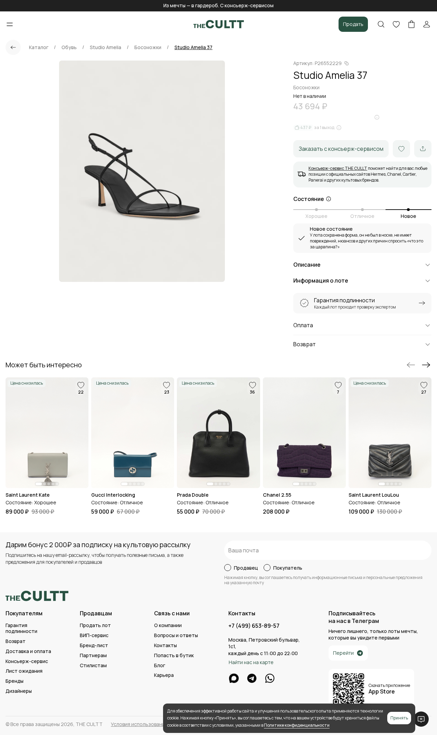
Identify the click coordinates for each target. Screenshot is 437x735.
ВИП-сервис (94, 635)
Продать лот (95, 625)
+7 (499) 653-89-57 (253, 626)
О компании (168, 625)
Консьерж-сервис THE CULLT (337, 168)
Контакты (165, 646)
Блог (159, 666)
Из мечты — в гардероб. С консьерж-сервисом (218, 5)
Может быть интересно (44, 365)
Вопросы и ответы (176, 635)
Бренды (14, 681)
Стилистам (93, 666)
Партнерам (93, 656)
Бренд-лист (94, 646)
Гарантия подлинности (21, 628)
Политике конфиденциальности (297, 725)
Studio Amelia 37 (193, 47)
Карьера (164, 675)
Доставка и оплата (28, 651)
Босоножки (147, 47)
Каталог (38, 47)
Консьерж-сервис (27, 661)
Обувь (69, 47)
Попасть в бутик (174, 656)
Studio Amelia (105, 47)
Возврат (16, 641)
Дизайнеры (19, 691)
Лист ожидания (24, 671)
